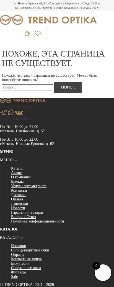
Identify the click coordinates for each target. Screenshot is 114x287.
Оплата (17, 199)
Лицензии (19, 204)
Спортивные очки (26, 268)
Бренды (17, 181)
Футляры (18, 272)
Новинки (18, 246)
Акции (16, 173)
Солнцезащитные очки (30, 250)
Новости (18, 208)
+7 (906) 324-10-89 (15, 118)
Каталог (17, 168)
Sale (14, 277)
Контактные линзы (26, 259)
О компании (21, 177)
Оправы (17, 255)
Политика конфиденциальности (37, 221)
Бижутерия (20, 263)
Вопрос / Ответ (23, 217)
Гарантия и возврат (27, 212)
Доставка (18, 195)
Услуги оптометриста (28, 186)
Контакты (19, 190)
